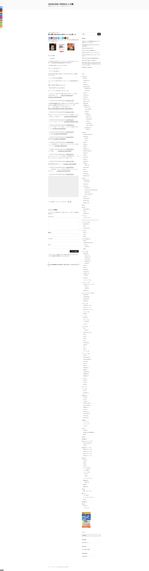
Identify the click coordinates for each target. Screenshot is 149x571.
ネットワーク (85, 472)
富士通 (84, 313)
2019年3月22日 (70, 120)
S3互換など (85, 273)
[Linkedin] (1, 14)
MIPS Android (85, 86)
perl (84, 340)
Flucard (84, 361)
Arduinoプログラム (86, 332)
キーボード (85, 421)
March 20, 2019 (70, 100)
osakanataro (57, 32)
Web (83, 207)
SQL (84, 348)
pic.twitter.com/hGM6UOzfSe (60, 133)
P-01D (84, 92)
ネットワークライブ (87, 478)
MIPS (84, 163)
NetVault (86, 263)
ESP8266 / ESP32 (86, 150)
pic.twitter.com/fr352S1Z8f (61, 145)
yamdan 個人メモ (85, 542)
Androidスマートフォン (87, 284)
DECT (84, 459)
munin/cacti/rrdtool (86, 443)
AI (83, 328)
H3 (85, 140)
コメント (50, 216)
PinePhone (85, 290)
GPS (84, 461)
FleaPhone (88, 119)
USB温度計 (85, 373)
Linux (84, 186)
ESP (84, 334)
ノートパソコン (85, 311)
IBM (84, 236)
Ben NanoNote (86, 357)
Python (84, 344)
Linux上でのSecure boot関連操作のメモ (89, 50)
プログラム (84, 326)
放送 (84, 484)
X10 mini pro (85, 101)
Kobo (84, 365)
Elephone (88, 117)
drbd (84, 265)
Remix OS (86, 181)
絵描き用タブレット (85, 447)
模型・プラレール (86, 490)
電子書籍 (83, 501)
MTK (85, 113)
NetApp (84, 269)
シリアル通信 (85, 470)
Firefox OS (85, 184)
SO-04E (84, 97)
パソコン (83, 316)
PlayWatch (85, 367)
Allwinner (85, 136)
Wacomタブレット (86, 453)
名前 (49, 232)
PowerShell (85, 342)
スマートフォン (85, 282)
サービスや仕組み (85, 238)
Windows (53, 201)
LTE (84, 390)
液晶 (84, 434)
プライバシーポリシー (52, 566)
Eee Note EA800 (86, 359)
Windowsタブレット (87, 309)
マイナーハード (85, 353)
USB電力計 (85, 375)
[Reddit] (54, 38)
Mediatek (85, 161)
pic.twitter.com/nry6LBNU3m (59, 128)
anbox (84, 78)
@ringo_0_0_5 (57, 103)
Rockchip (85, 173)
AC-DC (84, 505)
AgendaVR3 (85, 223)
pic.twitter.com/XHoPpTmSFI (63, 171)
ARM (84, 146)
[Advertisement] (74, 23)
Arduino (84, 430)
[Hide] (0, 28)
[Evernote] (61, 38)
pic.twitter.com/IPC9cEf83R (69, 164)
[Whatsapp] (1, 24)
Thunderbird (88, 123)
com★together (84, 556)
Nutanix (84, 409)
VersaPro (85, 317)
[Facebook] (49, 38)
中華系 (86, 288)
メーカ (83, 378)
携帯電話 (85, 480)
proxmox (84, 415)
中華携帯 (85, 105)
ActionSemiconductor (87, 134)
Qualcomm (85, 167)
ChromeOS (87, 187)
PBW (83, 205)
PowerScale (85, 271)
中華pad (84, 103)
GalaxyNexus (85, 80)
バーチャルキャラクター (63, 201)
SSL (84, 211)
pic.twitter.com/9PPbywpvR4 (54, 97)
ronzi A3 (86, 90)
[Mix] (1, 21)
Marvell (86, 111)
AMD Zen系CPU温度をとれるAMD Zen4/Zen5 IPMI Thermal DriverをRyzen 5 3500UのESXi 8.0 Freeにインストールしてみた (91, 64)
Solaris (84, 196)
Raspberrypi (85, 298)
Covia (84, 382)
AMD (84, 142)
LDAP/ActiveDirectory (87, 242)
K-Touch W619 (87, 109)
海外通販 (83, 439)
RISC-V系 (85, 300)
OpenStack (85, 411)
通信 (83, 458)
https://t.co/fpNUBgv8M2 (54, 108)
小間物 (68, 201)
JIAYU (87, 121)
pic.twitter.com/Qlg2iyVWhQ (70, 116)
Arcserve (86, 254)
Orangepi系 (85, 296)
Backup (84, 253)
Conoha (84, 401)
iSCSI (84, 267)
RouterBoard (85, 371)
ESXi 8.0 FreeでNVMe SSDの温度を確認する (90, 58)
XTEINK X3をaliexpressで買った (88, 48)
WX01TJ (86, 482)
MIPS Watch (87, 88)
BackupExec (87, 256)
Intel (84, 155)
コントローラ (57, 201)
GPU (84, 336)
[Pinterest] (1, 17)
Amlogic (84, 144)
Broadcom (86, 107)
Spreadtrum (87, 127)
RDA (84, 169)
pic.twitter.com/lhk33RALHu (66, 108)
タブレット (84, 303)
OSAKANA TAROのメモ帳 (61, 4)
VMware (84, 417)
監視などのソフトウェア (86, 441)
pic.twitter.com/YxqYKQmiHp (64, 151)
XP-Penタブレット (86, 455)
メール (50, 238)
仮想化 (83, 395)
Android (83, 76)
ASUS (84, 380)
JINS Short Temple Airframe (58, 62)
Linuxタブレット (86, 307)
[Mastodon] (56, 38)
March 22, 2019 (70, 112)
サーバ (83, 230)
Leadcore (85, 157)
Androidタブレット (86, 305)
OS (50, 201)
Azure (84, 399)
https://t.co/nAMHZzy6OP (67, 95)
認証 (84, 248)
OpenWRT (85, 392)
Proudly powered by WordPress (63, 566)
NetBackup (87, 261)
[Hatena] (58, 38)
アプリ (83, 215)
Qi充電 (84, 369)
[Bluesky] (63, 38)
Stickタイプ (85, 99)
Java (84, 338)
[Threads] (65, 38)
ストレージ (84, 251)
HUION (86, 321)
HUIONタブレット (86, 451)
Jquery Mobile (85, 209)
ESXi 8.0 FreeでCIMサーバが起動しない (89, 60)
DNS (84, 240)
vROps (84, 445)
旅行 (84, 499)
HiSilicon (84, 152)
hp (83, 234)
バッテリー (85, 507)
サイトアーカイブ (85, 222)
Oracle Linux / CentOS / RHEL (90, 189)
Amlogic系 (85, 294)
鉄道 (83, 489)
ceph (85, 275)
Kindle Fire (85, 84)
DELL (84, 232)
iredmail (86, 246)
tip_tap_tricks (85, 228)
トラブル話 (85, 495)
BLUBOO (87, 114)
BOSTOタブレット (86, 449)
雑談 (70, 201)
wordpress (85, 213)
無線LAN (84, 486)
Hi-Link (84, 363)
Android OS (85, 179)
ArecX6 (84, 355)
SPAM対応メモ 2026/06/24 (87, 67)
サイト (49, 244)
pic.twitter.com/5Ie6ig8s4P (60, 139)
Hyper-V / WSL (86, 405)
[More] (67, 38)
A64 (85, 138)
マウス (84, 426)
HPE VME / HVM (86, 403)
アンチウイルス (86, 217)
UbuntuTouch (85, 198)
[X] (52, 38)
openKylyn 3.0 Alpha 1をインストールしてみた (90, 52)
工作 (83, 428)
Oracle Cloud (85, 413)
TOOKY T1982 (89, 125)
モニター (83, 386)
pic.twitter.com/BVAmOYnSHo (71, 121)
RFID (84, 463)
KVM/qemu (85, 407)
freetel (87, 129)
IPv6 (85, 473)
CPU (83, 132)
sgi (83, 225)
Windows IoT (85, 202)
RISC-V (84, 171)
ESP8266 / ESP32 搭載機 (88, 432)
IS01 (84, 82)
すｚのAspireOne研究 (86, 549)
